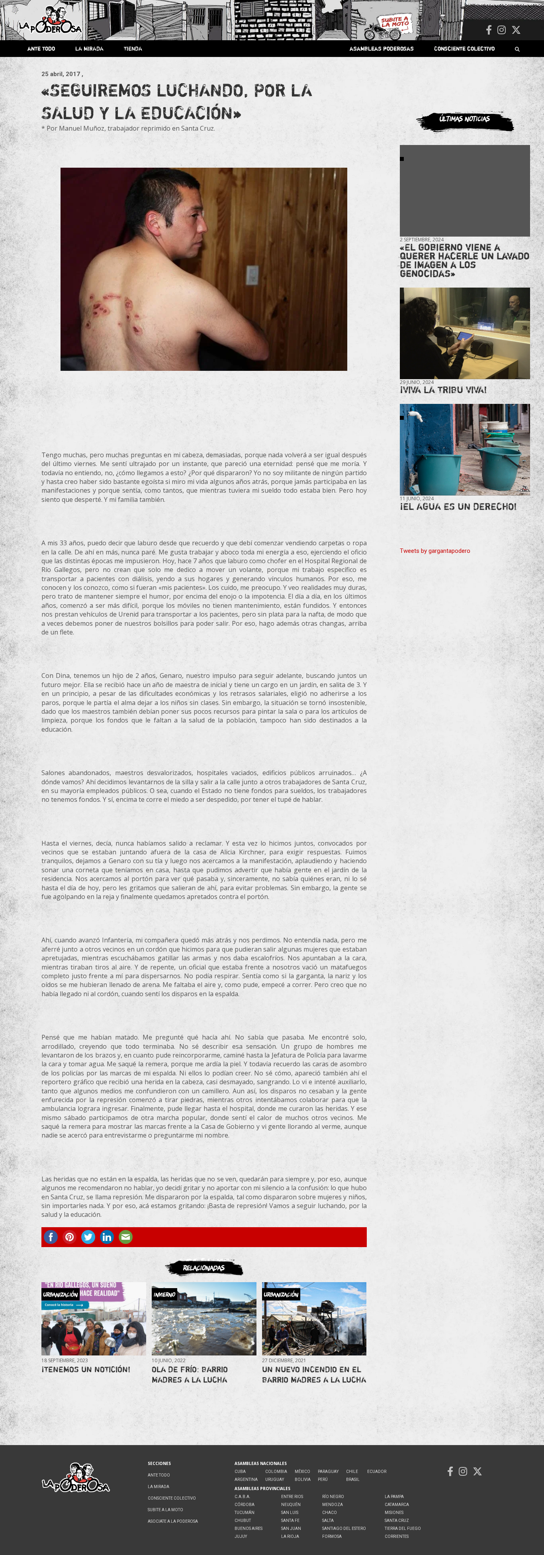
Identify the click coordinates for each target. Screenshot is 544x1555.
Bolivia (303, 1479)
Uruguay (274, 1479)
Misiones (394, 1512)
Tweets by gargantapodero (435, 550)
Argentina (246, 1479)
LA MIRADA (89, 48)
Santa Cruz (397, 1520)
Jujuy (241, 1536)
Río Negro (333, 1496)
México (302, 1471)
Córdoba (244, 1504)
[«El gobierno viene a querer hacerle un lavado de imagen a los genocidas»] (464, 191)
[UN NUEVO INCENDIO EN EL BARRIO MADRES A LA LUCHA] (314, 1319)
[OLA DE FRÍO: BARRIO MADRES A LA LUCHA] (203, 1319)
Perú (323, 1479)
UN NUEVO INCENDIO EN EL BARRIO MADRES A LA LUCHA (314, 1374)
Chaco (329, 1512)
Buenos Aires (248, 1528)
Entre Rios (292, 1496)
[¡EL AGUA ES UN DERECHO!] (464, 450)
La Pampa (394, 1496)
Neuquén (291, 1504)
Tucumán (244, 1512)
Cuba (240, 1471)
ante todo (41, 48)
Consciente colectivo (464, 48)
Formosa (332, 1536)
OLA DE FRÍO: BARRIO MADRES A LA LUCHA (190, 1374)
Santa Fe (290, 1520)
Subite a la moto (165, 1510)
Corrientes (397, 1536)
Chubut (243, 1520)
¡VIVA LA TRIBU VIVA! (443, 390)
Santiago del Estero (344, 1528)
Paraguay (328, 1471)
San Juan (291, 1528)
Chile (352, 1471)
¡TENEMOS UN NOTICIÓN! (85, 1369)
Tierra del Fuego (403, 1528)
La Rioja (290, 1536)
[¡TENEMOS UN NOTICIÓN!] (93, 1319)
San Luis (289, 1512)
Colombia (276, 1471)
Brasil (353, 1479)
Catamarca (397, 1504)
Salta (328, 1520)
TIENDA (133, 48)
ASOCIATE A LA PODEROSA (173, 1521)
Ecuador (376, 1471)
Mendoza (332, 1504)
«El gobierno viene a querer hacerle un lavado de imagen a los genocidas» (465, 260)
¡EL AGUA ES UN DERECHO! (458, 506)
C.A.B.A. (242, 1496)
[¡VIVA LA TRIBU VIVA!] (464, 334)
